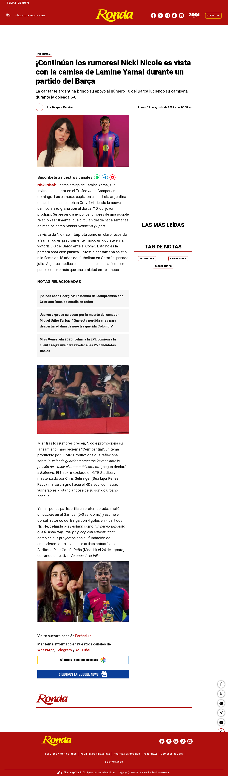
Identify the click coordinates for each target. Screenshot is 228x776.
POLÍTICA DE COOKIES (127, 754)
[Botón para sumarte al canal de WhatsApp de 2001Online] (97, 177)
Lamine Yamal (178, 258)
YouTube (82, 650)
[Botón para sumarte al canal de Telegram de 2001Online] (105, 177)
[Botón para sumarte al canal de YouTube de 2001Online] (112, 177)
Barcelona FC (163, 266)
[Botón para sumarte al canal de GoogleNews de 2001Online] (83, 674)
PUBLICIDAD (151, 754)
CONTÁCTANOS (114, 762)
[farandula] (114, 15)
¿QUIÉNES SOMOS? (172, 754)
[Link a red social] (162, 741)
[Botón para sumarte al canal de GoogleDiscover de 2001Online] (83, 660)
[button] (221, 684)
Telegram (64, 650)
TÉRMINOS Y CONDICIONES (61, 754)
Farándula (44, 54)
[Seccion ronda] (52, 705)
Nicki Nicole (147, 258)
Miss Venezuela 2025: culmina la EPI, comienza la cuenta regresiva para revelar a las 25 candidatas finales (78, 345)
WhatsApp (45, 650)
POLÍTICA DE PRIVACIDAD (95, 754)
